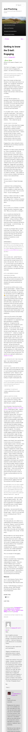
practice (13, 609)
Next (22, 39)
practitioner (17, 609)
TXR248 (17, 610)
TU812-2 (13, 610)
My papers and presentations (10, 31)
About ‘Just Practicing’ (9, 28)
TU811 (9, 610)
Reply (8, 687)
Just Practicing (10, 9)
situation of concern (8, 355)
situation (6, 610)
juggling (8, 609)
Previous (6, 39)
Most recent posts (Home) (9, 25)
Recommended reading (9, 34)
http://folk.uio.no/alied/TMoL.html (11, 250)
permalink (16, 611)
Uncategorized (17, 607)
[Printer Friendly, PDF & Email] (8, 60)
